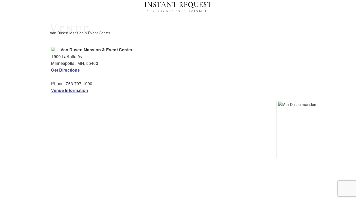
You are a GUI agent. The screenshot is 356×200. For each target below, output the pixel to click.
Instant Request (178, 5)
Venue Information (69, 90)
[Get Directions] (53, 50)
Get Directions (65, 70)
